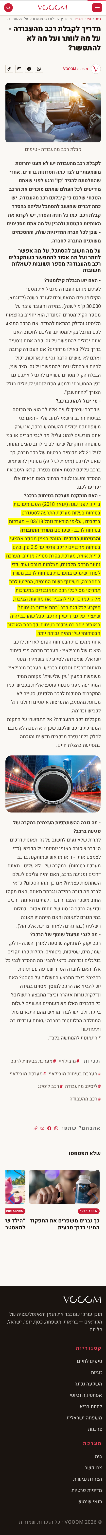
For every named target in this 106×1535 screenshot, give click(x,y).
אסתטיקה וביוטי (86, 1395)
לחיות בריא (91, 1406)
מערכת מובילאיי (26, 1073)
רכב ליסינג (48, 1086)
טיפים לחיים (82, 18)
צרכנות (95, 1429)
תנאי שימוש (89, 1501)
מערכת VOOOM (75, 69)
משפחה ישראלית (84, 1417)
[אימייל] (19, 69)
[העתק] (9, 69)
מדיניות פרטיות (86, 1490)
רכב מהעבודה (83, 1098)
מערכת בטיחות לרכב (32, 1061)
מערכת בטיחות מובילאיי (73, 1073)
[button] (11, 1198)
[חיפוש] (8, 7)
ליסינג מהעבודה (81, 1086)
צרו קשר (93, 1467)
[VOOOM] (52, 7)
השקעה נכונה (88, 1383)
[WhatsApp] (39, 69)
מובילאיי (67, 1061)
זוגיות (96, 1372)
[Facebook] (29, 69)
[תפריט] (97, 7)
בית (98, 18)
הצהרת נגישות (87, 1479)
